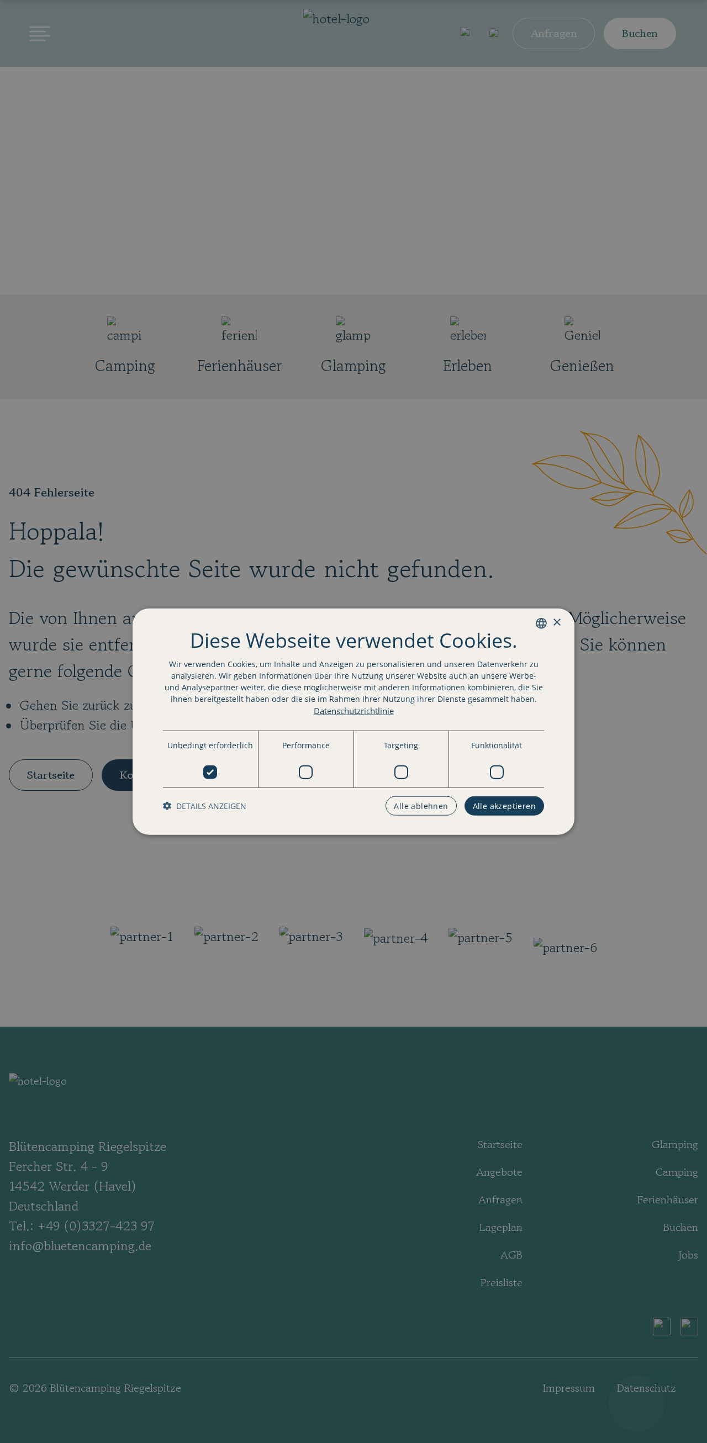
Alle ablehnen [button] (421, 806)
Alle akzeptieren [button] (504, 806)
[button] (204, 806)
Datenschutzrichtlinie (354, 710)
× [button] (556, 623)
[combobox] (541, 622)
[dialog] (353, 721)
